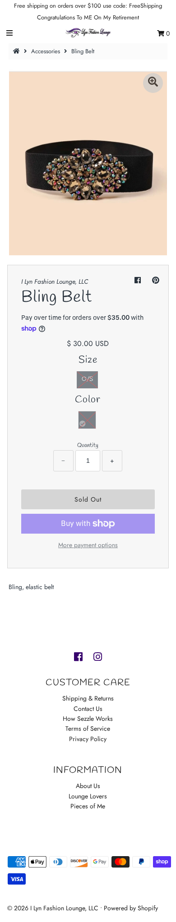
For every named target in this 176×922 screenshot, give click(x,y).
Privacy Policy (88, 738)
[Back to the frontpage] (17, 51)
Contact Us (88, 708)
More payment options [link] (88, 544)
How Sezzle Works (88, 718)
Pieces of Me (87, 806)
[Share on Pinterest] (155, 280)
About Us (88, 785)
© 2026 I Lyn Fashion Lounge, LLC (52, 908)
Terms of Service (87, 728)
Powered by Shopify (131, 908)
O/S (87, 379)
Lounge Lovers (88, 796)
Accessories (45, 51)
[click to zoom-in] (153, 83)
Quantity (87, 445)
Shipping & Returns (88, 698)
